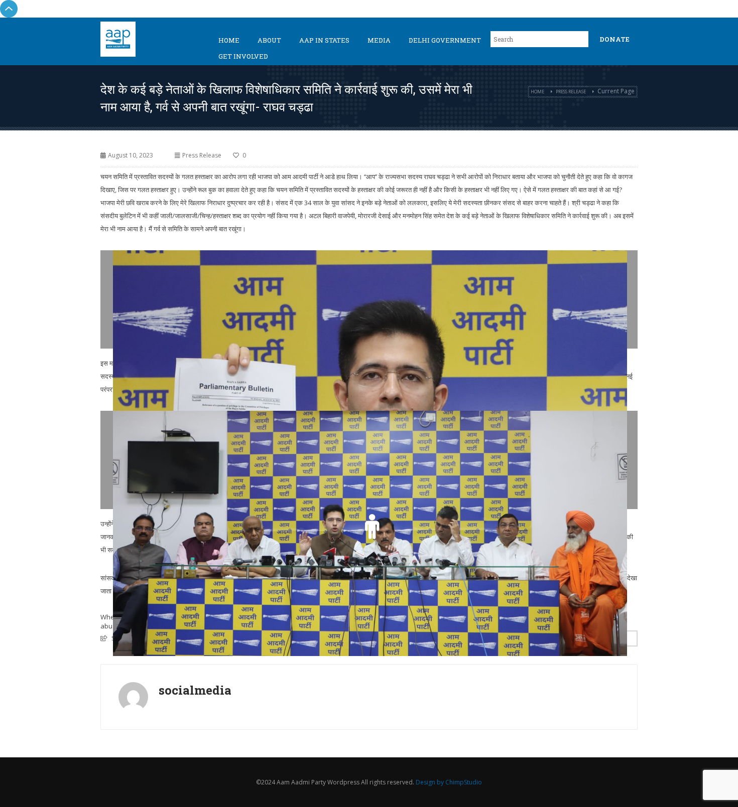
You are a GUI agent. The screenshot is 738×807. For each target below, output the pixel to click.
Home (228, 40)
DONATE (614, 39)
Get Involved (243, 56)
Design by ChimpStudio (449, 782)
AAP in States (324, 40)
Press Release (571, 91)
